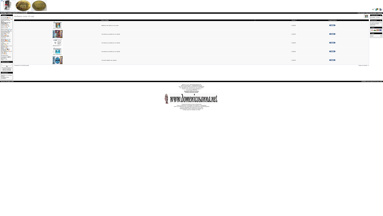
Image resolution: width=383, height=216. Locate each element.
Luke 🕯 (2, 37)
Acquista (380, 13)
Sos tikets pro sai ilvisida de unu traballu (111, 34)
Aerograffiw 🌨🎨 (5, 17)
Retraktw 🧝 (4, 47)
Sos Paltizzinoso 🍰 (5, 51)
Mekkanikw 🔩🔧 (5, 39)
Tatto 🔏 (3, 52)
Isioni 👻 (3, 34)
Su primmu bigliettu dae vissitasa (109, 60)
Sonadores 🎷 (4, 50)
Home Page (3, 13)
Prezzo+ (294, 20)
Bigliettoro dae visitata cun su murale (110, 25)
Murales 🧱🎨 (4, 40)
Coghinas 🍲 (4, 24)
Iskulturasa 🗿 (4, 36)
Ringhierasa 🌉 (4, 49)
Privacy (2, 76)
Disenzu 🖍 (3, 27)
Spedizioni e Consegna (6, 75)
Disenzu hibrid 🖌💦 (5, 29)
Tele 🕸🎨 (3, 53)
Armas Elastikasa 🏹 (6, 19)
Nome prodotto (105, 20)
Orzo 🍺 (3, 44)
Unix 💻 (3, 58)
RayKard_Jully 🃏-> (5, 45)
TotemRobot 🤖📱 (5, 57)
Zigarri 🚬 (3, 59)
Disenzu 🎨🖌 (4, 26)
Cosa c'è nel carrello (371, 13)
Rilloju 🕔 (3, 48)
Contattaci (3, 78)
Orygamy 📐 (4, 43)
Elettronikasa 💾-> (5, 31)
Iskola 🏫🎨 (4, 35)
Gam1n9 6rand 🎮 (5, 32)
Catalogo (9, 13)
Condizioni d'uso (5, 77)
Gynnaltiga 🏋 (4, 33)
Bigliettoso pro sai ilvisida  (20, 13)
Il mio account (361, 13)
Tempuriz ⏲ (4, 55)
